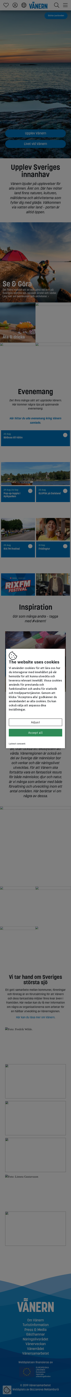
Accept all (35, 732)
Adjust (35, 722)
